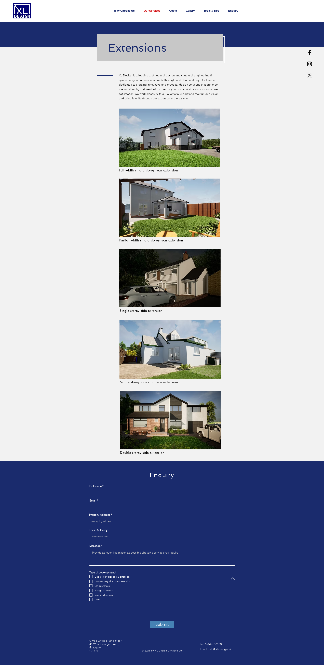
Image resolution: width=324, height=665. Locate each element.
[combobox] (162, 521)
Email (92, 500)
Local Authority (98, 530)
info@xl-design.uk (220, 649)
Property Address (99, 514)
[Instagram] (309, 64)
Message (95, 545)
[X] (309, 75)
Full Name (95, 486)
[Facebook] (309, 52)
